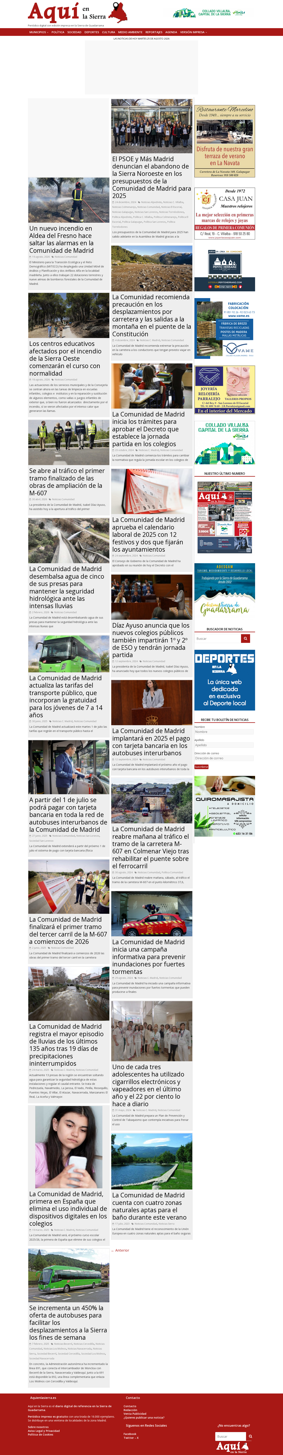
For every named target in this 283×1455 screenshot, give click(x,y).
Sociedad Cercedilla (69, 1353)
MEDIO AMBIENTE (130, 32)
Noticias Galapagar (122, 212)
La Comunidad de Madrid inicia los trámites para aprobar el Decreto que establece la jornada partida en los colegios (148, 429)
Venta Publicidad (135, 1413)
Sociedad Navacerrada (41, 1358)
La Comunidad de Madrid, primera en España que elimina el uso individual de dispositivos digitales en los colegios (68, 1209)
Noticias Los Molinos (55, 1348)
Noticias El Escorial (171, 207)
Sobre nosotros (38, 1427)
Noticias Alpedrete (151, 202)
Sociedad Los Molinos (93, 1353)
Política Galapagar (132, 221)
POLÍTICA (58, 32)
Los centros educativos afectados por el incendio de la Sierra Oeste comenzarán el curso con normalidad (65, 358)
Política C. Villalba (142, 217)
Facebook (130, 1434)
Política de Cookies (40, 1434)
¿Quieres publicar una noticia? (144, 1417)
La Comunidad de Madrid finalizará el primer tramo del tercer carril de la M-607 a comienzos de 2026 (68, 930)
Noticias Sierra (166, 1223)
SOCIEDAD (74, 32)
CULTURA (108, 32)
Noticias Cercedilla (84, 1343)
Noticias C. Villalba (173, 202)
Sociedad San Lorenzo (41, 840)
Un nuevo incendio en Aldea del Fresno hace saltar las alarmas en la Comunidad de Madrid (61, 239)
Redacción (130, 1410)
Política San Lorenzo (155, 221)
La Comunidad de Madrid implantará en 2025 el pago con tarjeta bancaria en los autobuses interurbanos (151, 742)
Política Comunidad (172, 872)
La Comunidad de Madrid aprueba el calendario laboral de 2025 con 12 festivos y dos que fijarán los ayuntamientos (148, 534)
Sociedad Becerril (46, 1353)
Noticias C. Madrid (63, 721)
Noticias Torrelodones (171, 212)
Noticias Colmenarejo (124, 207)
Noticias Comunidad (66, 256)
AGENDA (171, 32)
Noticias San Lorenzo (87, 835)
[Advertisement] (141, 67)
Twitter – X (131, 1438)
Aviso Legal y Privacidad (44, 1431)
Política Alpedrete (122, 217)
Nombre (199, 727)
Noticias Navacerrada (79, 1348)
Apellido (199, 740)
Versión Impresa (192, 32)
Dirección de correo (206, 753)
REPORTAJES (154, 32)
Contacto (130, 1406)
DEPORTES (92, 32)
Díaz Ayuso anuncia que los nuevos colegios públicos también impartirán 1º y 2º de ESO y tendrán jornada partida (150, 640)
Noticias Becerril (63, 1343)
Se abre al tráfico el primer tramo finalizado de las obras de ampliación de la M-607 (67, 481)
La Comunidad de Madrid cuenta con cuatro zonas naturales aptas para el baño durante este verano (149, 1206)
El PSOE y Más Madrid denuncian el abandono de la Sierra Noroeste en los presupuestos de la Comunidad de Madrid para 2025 (151, 177)
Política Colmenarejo (165, 217)
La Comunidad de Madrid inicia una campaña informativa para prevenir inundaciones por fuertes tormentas (149, 957)
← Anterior (120, 1250)
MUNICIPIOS (37, 32)
